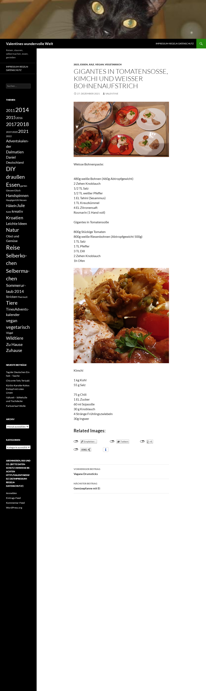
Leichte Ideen (16, 223)
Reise (13, 247)
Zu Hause (14, 344)
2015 (11, 117)
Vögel (9, 332)
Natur (12, 230)
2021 (76, 64)
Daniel (11, 157)
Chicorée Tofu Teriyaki (18, 380)
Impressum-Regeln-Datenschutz (175, 43)
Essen (84, 64)
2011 (10, 110)
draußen (15, 177)
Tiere (12, 303)
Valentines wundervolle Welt (29, 43)
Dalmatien (15, 152)
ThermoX (23, 296)
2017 (11, 124)
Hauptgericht (12, 200)
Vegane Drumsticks (87, 472)
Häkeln (11, 206)
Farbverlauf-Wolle (16, 405)
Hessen (23, 200)
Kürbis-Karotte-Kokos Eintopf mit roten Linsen (17, 389)
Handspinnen (17, 195)
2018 (23, 124)
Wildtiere (14, 337)
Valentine (111, 93)
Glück (17, 190)
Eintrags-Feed (13, 497)
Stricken (11, 296)
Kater (8, 211)
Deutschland (15, 162)
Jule (91, 64)
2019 (9, 131)
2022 (9, 136)
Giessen (10, 190)
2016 (19, 118)
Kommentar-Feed (15, 502)
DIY (11, 169)
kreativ (17, 211)
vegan (99, 64)
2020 (15, 131)
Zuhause (14, 350)
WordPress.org (14, 507)
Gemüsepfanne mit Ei (87, 486)
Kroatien (14, 217)
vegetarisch (113, 64)
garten (23, 185)
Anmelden (11, 493)
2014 (22, 109)
